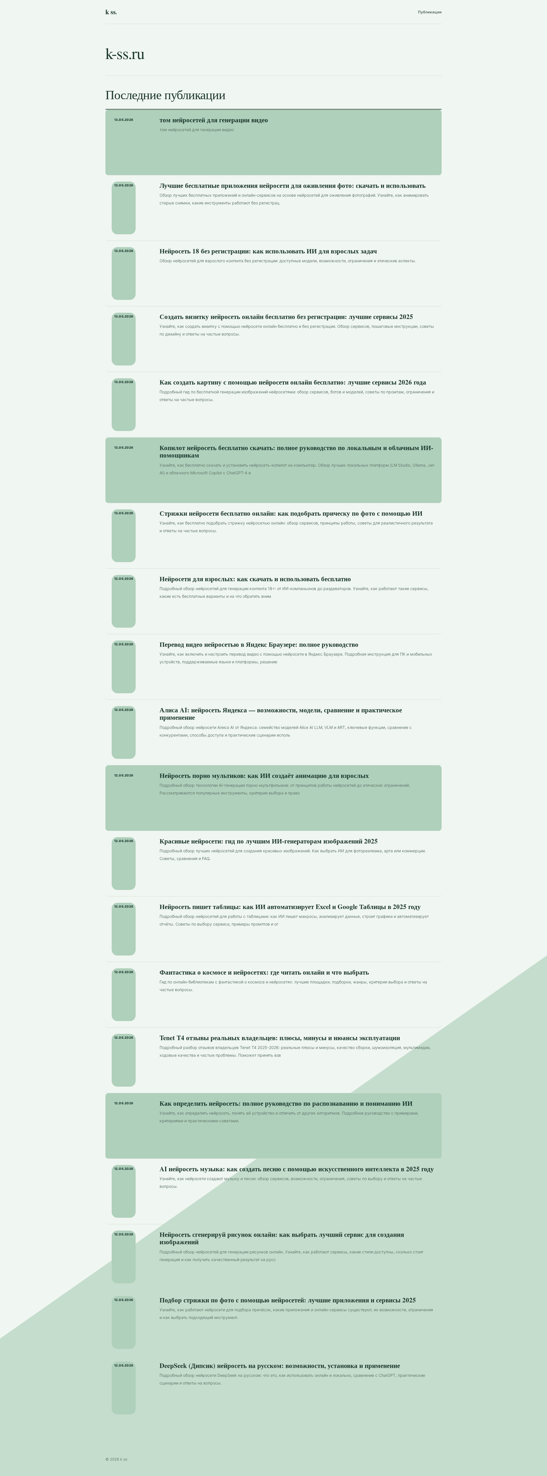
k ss (111, 12)
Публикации (430, 12)
